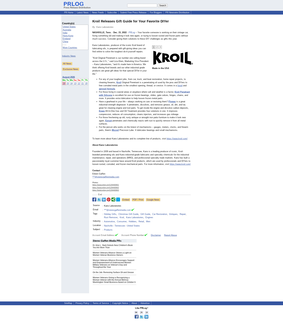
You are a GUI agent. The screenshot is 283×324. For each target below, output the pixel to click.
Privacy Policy (82, 303)
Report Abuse (170, 235)
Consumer (122, 221)
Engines (149, 217)
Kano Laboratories (134, 217)
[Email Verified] (133, 210)
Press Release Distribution (77, 7)
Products (108, 230)
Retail (141, 221)
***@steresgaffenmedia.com (105, 177)
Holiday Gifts (110, 214)
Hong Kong (68, 35)
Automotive (109, 221)
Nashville (108, 225)
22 (79, 83)
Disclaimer (156, 235)
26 (64, 83)
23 (75, 83)
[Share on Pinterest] (109, 199)
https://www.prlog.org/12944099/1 (105, 185)
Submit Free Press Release (133, 12)
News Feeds (98, 12)
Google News (153, 200)
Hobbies (132, 221)
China (65, 41)
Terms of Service (101, 303)
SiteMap (68, 303)
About (134, 303)
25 (68, 83)
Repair (183, 214)
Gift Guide (145, 214)
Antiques (173, 214)
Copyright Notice (120, 303)
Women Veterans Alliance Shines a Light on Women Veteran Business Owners (112, 254)
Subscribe (112, 12)
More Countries (70, 47)
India (65, 33)
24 (71, 83)
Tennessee (120, 225)
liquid (180, 85)
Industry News (69, 56)
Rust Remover (111, 217)
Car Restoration (159, 214)
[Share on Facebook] (94, 199)
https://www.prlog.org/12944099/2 (105, 188)
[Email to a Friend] (118, 199)
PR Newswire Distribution (177, 12)
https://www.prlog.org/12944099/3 (105, 190)
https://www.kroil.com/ (177, 138)
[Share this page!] (141, 318)
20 (86, 83)
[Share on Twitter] (99, 199)
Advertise (145, 303)
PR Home (68, 12)
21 (82, 83)
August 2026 (68, 77)
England (66, 38)
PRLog (132, 32)
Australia (67, 30)
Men (148, 221)
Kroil (122, 217)
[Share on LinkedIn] (104, 199)
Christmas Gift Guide (128, 214)
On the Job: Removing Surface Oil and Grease (113, 272)
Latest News (83, 12)
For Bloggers (156, 12)
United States (69, 26)
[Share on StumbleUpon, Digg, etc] (113, 199)
